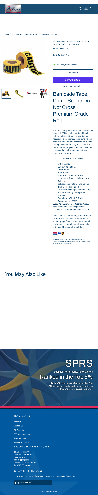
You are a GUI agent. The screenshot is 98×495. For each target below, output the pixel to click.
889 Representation (22, 434)
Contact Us (18, 426)
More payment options (73, 86)
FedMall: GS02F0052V (23, 455)
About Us (18, 421)
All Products (19, 430)
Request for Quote (21, 442)
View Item (12, 327)
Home (7, 34)
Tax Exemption (20, 438)
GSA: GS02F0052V (21, 452)
